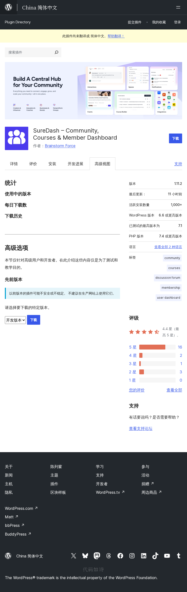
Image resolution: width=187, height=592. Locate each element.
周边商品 (151, 492)
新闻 (9, 475)
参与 (145, 466)
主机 (9, 483)
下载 (175, 138)
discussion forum (167, 277)
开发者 (102, 483)
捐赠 (147, 483)
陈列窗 (56, 466)
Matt (12, 516)
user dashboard (168, 297)
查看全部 (174, 389)
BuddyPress (18, 534)
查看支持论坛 (140, 428)
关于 (9, 466)
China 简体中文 (29, 556)
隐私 (9, 492)
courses (174, 268)
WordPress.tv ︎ (110, 492)
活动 (145, 475)
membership (171, 287)
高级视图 (102, 163)
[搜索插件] (56, 52)
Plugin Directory (18, 22)
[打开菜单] (179, 7)
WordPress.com (21, 508)
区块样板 (58, 492)
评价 (33, 163)
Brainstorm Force (60, 145)
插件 (54, 483)
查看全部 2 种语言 (168, 247)
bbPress (15, 525)
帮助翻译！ (116, 36)
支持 (178, 163)
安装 (52, 163)
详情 (14, 163)
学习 (100, 466)
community (172, 258)
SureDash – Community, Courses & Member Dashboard (75, 134)
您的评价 (137, 389)
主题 (54, 475)
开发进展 (75, 163)
